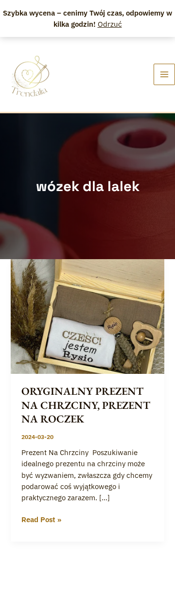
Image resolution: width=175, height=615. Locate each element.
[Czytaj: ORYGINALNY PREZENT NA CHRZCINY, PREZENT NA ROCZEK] (87, 315)
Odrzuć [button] (110, 24)
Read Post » (41, 519)
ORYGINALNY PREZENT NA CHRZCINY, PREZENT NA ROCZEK (85, 405)
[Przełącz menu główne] (164, 74)
